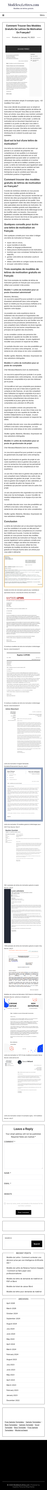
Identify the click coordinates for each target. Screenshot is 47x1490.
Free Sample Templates (14, 1422)
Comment (9, 1142)
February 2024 (12, 1354)
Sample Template (26, 1425)
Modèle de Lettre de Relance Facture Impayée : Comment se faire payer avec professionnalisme (25, 1271)
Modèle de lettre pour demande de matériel (24, 1292)
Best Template (20, 1427)
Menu (42, 15)
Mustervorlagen (21, 1430)
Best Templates (11, 1425)
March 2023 (11, 1385)
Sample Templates (33, 1422)
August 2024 (12, 1324)
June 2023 (11, 1370)
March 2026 (11, 1308)
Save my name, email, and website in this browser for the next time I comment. (25, 1205)
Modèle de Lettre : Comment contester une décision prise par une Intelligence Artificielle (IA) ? (25, 1260)
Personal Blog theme (26, 1487)
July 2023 (10, 1365)
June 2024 (11, 1334)
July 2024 (10, 1329)
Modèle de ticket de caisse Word (20, 1286)
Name (7, 1173)
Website (8, 1194)
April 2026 (11, 1303)
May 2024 (10, 1339)
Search (8, 1238)
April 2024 (11, 1344)
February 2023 (12, 1390)
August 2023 (12, 1359)
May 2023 (10, 1375)
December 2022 (13, 1400)
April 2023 (11, 1380)
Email (7, 1183)
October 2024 (12, 1313)
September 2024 (13, 1318)
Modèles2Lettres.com (23, 4)
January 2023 (12, 1395)
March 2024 (11, 1349)
